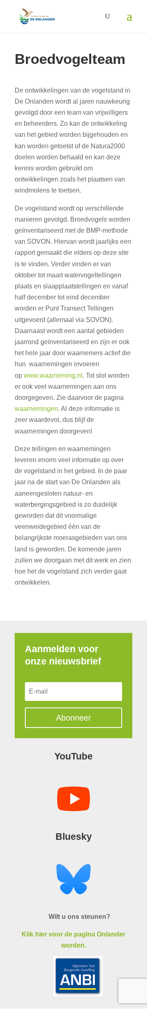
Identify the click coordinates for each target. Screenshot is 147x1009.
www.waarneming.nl (53, 375)
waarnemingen (36, 408)
